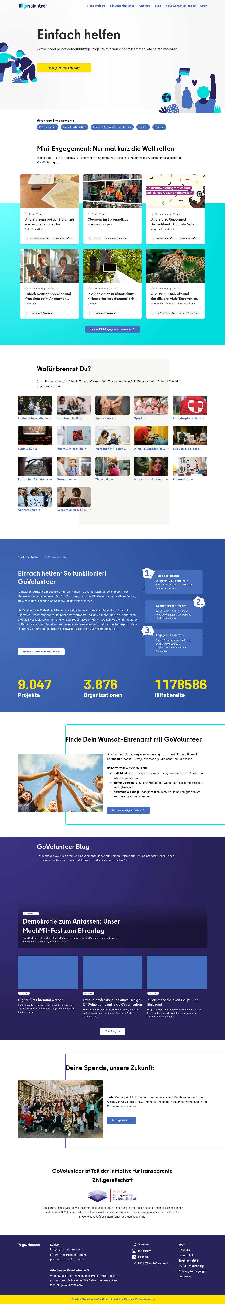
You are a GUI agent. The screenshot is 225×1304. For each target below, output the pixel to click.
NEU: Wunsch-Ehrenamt (181, 6)
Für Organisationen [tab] (55, 557)
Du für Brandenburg (191, 1266)
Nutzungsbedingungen (193, 1271)
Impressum (185, 1276)
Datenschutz (186, 1255)
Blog (158, 6)
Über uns (144, 6)
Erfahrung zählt (188, 1260)
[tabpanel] (112, 613)
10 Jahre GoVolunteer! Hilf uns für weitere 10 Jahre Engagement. (111, 1299)
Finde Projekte (96, 6)
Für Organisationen (122, 6)
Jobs (182, 1245)
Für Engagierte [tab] (28, 557)
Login (203, 6)
